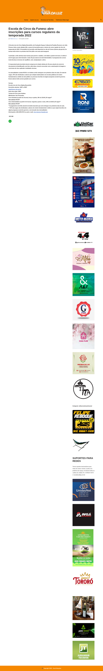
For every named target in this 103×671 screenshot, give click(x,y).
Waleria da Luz (13, 38)
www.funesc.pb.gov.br (15, 89)
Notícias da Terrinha (47, 20)
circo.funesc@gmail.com (41, 112)
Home (26, 20)
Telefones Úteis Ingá (62, 20)
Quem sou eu (34, 20)
